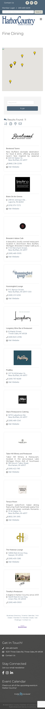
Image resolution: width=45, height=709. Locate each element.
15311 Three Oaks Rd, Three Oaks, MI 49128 (24, 652)
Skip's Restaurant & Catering (17, 412)
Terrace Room (11, 502)
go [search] (23, 108)
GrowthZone (31, 707)
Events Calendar (28, 615)
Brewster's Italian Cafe (14, 238)
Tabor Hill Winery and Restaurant (19, 454)
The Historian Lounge (14, 550)
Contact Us (9, 3)
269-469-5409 (24, 8)
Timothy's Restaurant (14, 591)
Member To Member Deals (23, 618)
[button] (14, 63)
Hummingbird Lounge (14, 286)
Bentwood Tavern (13, 148)
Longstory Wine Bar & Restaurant (19, 328)
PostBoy (9, 370)
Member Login (8, 8)
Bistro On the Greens (14, 196)
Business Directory (14, 615)
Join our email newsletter (13, 668)
